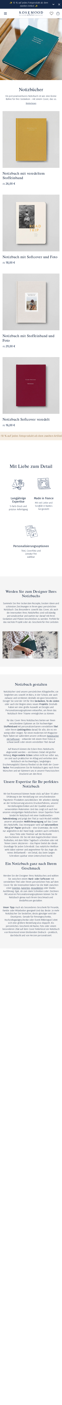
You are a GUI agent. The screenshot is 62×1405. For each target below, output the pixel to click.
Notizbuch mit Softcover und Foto (30, 256)
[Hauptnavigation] (5, 13)
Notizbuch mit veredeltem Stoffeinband (24, 175)
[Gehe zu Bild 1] (28, 654)
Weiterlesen (31, 103)
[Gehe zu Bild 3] (33, 654)
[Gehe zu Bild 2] (31, 654)
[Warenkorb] (58, 13)
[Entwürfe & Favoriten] (51, 13)
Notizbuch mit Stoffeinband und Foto (28, 338)
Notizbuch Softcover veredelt (26, 419)
